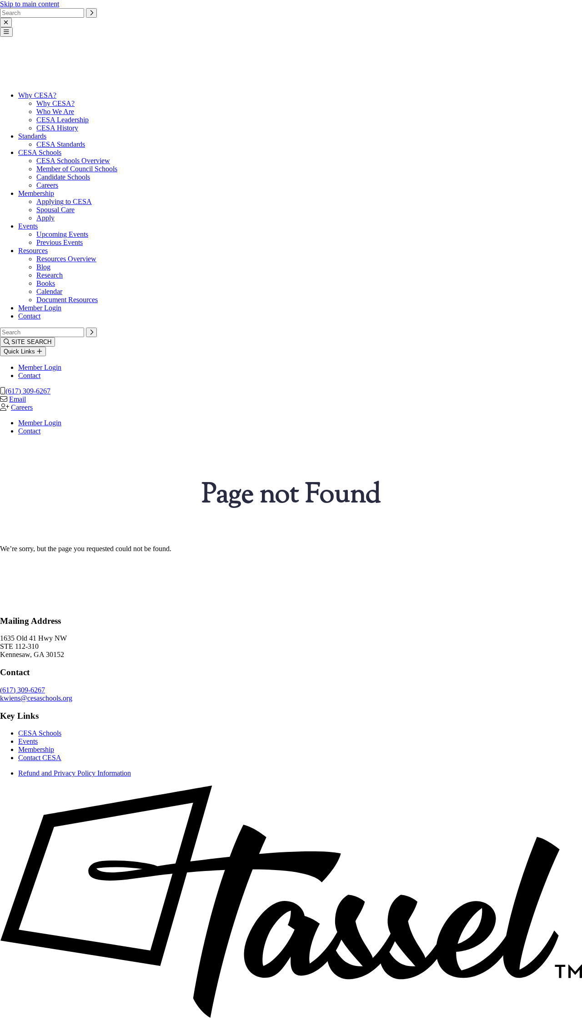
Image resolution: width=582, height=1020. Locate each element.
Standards (32, 136)
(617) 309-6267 (27, 391)
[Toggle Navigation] (6, 32)
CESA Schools (39, 152)
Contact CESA (39, 757)
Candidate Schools (63, 177)
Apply (45, 218)
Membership (36, 193)
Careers (47, 185)
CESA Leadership (62, 120)
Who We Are (55, 111)
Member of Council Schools (76, 169)
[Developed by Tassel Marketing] (291, 1016)
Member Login (39, 308)
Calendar (49, 291)
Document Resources (67, 300)
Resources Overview (66, 259)
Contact (29, 316)
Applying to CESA (64, 201)
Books (45, 283)
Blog (43, 267)
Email (17, 399)
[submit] (91, 13)
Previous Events (59, 242)
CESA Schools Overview (73, 160)
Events (28, 226)
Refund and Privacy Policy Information (74, 773)
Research (49, 275)
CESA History (57, 128)
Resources (33, 250)
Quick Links (20, 351)
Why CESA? (37, 95)
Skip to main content (29, 4)
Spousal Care (55, 210)
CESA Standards (60, 144)
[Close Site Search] (6, 22)
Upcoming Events (62, 234)
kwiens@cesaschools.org (36, 698)
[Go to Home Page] (22, 80)
